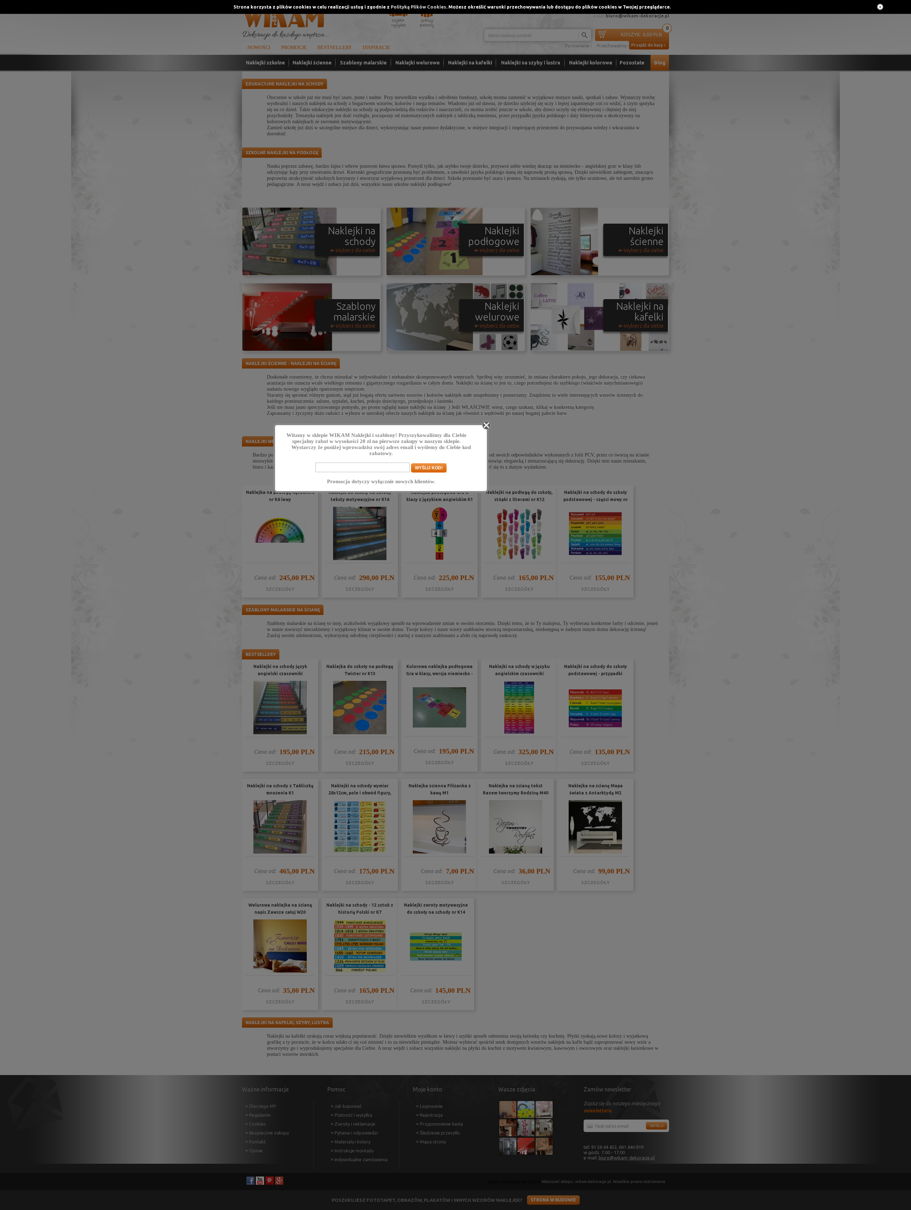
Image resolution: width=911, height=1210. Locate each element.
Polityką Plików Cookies (418, 6)
